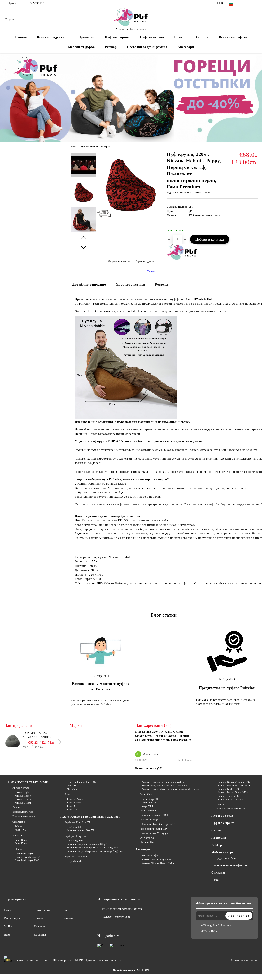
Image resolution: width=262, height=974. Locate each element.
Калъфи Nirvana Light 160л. (157, 859)
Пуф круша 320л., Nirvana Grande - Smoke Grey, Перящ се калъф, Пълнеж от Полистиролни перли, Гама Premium (41, 735)
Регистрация (42, 910)
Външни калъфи (149, 855)
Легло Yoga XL (150, 799)
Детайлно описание (89, 284)
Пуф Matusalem (75, 861)
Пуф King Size (75, 840)
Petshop (111, 47)
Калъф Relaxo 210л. (229, 796)
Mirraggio (72, 789)
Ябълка (16, 807)
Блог (67, 910)
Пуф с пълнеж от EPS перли (95, 147)
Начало (21, 37)
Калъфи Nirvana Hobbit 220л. (158, 863)
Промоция (86, 37)
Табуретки (18, 835)
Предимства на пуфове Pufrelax (227, 688)
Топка (68, 794)
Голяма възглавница (23, 816)
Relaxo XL (20, 829)
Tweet (151, 271)
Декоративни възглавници (230, 808)
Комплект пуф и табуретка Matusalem (163, 782)
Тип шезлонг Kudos (23, 811)
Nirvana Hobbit (23, 795)
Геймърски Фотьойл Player (154, 828)
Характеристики (130, 284)
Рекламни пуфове (233, 37)
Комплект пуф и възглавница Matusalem (164, 785)
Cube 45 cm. (21, 843)
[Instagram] (249, 3)
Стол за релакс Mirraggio (154, 833)
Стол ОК (72, 785)
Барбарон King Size (76, 836)
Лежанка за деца (149, 819)
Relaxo (18, 826)
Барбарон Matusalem (76, 856)
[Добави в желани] (255, 230)
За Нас (8, 926)
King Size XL (74, 827)
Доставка (40, 934)
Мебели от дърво (81, 47)
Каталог (69, 918)
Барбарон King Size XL (78, 822)
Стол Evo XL (147, 837)
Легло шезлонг (148, 810)
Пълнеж (220, 804)
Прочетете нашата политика (103, 960)
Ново (215, 880)
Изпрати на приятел (119, 261)
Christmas (218, 872)
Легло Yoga (146, 794)
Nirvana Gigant (23, 802)
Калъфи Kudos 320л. (229, 789)
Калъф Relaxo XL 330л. (231, 799)
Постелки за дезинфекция (147, 47)
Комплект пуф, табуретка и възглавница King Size (95, 851)
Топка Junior (74, 802)
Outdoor (202, 37)
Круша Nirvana (20, 787)
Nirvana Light (22, 792)
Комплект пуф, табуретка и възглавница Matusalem (170, 789)
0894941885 (38, 3)
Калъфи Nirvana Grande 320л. (234, 782)
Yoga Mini (147, 806)
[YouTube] (255, 3)
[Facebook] (243, 3)
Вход (7, 934)
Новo (178, 37)
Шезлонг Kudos (148, 842)
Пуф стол (17, 849)
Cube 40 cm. (21, 840)
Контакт (39, 918)
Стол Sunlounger (24, 853)
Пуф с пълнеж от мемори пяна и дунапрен (90, 816)
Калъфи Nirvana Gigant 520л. (234, 785)
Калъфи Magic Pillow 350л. (233, 792)
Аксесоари (185, 47)
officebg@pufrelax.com (128, 908)
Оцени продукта (145, 261)
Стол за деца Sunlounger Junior (32, 857)
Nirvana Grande (23, 799)
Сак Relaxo (18, 821)
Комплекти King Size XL (81, 830)
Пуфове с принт (117, 37)
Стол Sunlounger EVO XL (81, 782)
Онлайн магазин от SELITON (131, 970)
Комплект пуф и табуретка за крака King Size (92, 847)
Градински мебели (226, 858)
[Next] (58, 741)
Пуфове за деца (152, 37)
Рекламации (12, 918)
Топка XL (72, 806)
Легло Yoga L (149, 802)
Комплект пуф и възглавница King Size (89, 844)
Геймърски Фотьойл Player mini (157, 824)
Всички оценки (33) (149, 768)
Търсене (39, 926)
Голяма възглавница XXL (154, 815)
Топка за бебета (75, 799)
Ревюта (161, 284)
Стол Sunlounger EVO (27, 860)
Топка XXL (73, 809)
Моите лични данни (244, 960)
